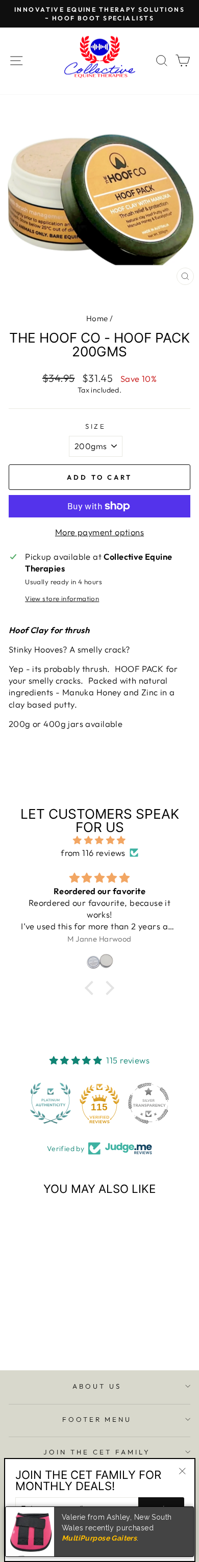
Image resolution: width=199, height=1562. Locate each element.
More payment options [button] (99, 532)
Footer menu (97, 1419)
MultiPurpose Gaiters (99, 1538)
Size (96, 426)
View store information (62, 598)
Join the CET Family (97, 1452)
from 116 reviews (93, 852)
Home (97, 318)
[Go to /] (99, 61)
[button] (50, 1103)
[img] (99, 840)
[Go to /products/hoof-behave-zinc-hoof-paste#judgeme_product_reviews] (99, 961)
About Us (96, 1386)
